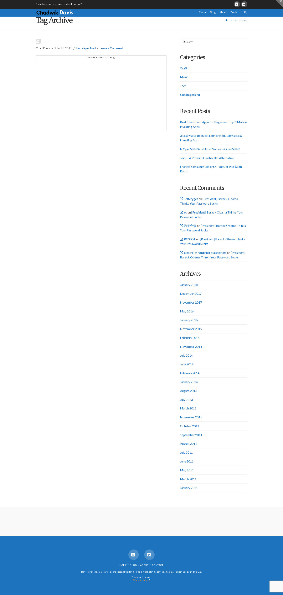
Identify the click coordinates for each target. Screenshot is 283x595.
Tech (183, 86)
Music (184, 77)
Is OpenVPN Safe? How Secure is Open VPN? (210, 149)
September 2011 (191, 435)
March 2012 (188, 408)
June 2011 (186, 461)
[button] (279, 3)
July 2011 (186, 452)
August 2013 (188, 390)
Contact (157, 565)
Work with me (141, 580)
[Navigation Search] (244, 10)
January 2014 (189, 382)
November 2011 (191, 417)
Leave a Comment (111, 48)
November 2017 (191, 302)
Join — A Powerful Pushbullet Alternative (207, 158)
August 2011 (188, 443)
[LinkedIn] (244, 4)
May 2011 (187, 470)
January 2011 (189, 488)
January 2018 (189, 284)
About (144, 565)
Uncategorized (86, 48)
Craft (183, 68)
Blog (133, 565)
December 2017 (191, 293)
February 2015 (189, 337)
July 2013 (186, 399)
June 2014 (186, 364)
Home (123, 565)
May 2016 (187, 311)
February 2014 (189, 373)
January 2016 (189, 320)
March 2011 (188, 479)
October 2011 (189, 426)
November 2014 (191, 346)
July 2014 (186, 355)
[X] (237, 4)
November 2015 (191, 329)
